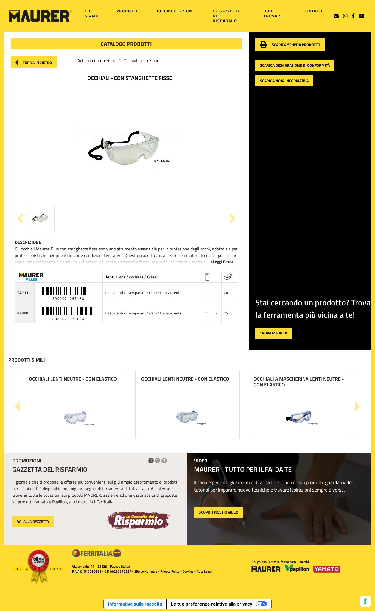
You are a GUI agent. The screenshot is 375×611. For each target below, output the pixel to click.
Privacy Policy (170, 571)
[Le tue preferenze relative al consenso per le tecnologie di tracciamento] (365, 601)
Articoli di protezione (96, 60)
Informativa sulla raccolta (135, 604)
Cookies (188, 571)
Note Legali (204, 571)
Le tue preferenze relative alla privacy (211, 604)
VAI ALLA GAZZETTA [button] (33, 521)
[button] (34, 62)
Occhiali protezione (141, 60)
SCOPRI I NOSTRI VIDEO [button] (218, 512)
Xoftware (151, 571)
